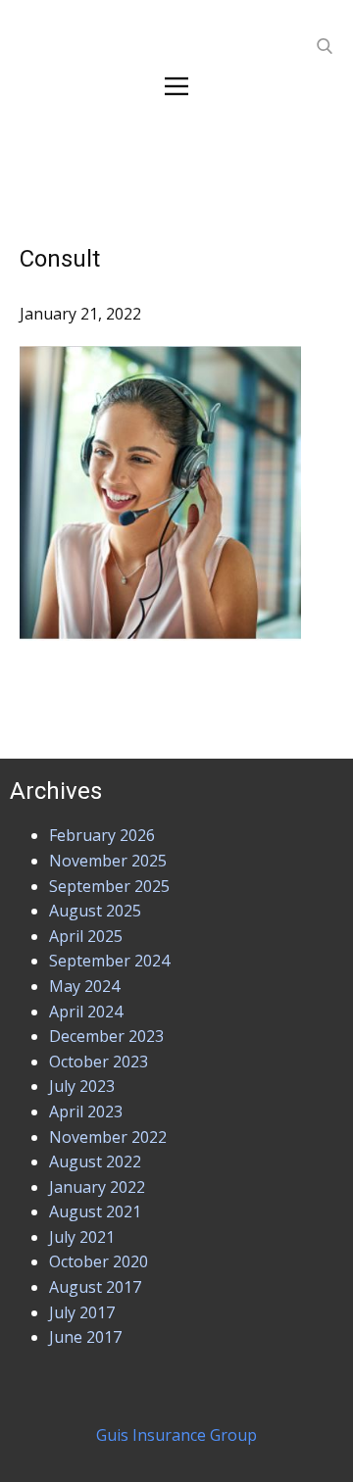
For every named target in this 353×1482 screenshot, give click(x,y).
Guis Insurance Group (176, 1435)
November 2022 (108, 1137)
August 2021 (95, 1211)
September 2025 (109, 886)
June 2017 (85, 1337)
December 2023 (106, 1036)
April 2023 (86, 1111)
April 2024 (86, 1011)
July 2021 (82, 1237)
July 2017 (82, 1312)
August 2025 (95, 910)
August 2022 (95, 1161)
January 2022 (97, 1187)
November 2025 (108, 860)
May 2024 (84, 986)
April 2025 (86, 936)
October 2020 (98, 1261)
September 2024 (109, 960)
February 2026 (102, 835)
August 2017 (95, 1287)
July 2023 (82, 1086)
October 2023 (98, 1061)
